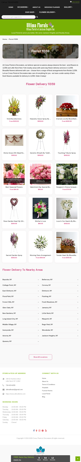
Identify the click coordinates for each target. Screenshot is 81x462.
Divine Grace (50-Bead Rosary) (14, 153)
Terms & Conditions (48, 384)
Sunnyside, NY (8, 330)
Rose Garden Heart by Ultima (14, 221)
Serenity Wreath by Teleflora (40, 153)
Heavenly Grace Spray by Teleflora (40, 119)
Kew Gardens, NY (9, 313)
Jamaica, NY (46, 308)
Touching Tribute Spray (67, 153)
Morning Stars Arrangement (40, 255)
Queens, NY (7, 341)
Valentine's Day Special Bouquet (40, 187)
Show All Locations (40, 357)
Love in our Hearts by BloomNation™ (66, 221)
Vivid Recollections (14, 119)
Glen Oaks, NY (8, 308)
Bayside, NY (7, 280)
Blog (43, 397)
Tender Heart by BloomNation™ (66, 255)
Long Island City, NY (10, 319)
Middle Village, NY (10, 324)
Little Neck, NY (48, 313)
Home (11, 7)
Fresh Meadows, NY (49, 302)
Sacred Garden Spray (14, 255)
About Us (36, 7)
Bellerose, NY (47, 280)
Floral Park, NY (8, 296)
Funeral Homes (47, 390)
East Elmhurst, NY (9, 291)
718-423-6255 (10, 385)
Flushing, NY (46, 296)
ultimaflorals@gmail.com (14, 389)
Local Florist (46, 394)
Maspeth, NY (47, 319)
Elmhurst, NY (47, 291)
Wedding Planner (52, 7)
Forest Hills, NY (8, 302)
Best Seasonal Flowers (14, 187)
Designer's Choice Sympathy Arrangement (66, 187)
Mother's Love (40, 221)
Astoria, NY (7, 336)
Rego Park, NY (47, 324)
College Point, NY (9, 285)
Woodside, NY (47, 330)
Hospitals (45, 387)
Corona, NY (46, 285)
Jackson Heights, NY (50, 336)
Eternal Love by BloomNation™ (66, 119)
